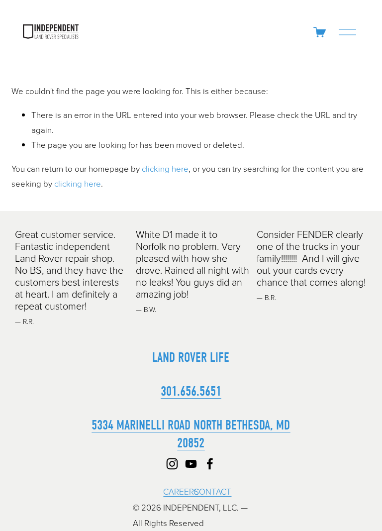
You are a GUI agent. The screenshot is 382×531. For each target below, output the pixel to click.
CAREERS (181, 491)
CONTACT (212, 491)
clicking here (165, 168)
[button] (354, 216)
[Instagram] (172, 464)
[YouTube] (191, 464)
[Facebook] (210, 464)
